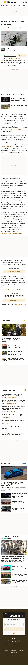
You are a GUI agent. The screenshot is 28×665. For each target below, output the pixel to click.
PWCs (8, 417)
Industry (12, 18)
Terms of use (14, 652)
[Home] (11, 2)
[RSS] (19, 641)
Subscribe (14, 629)
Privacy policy (7, 650)
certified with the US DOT (8, 147)
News (2, 5)
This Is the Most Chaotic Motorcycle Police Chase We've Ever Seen (12, 395)
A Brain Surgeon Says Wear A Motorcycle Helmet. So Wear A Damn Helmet (13, 433)
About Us (8, 645)
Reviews (7, 5)
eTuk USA (20, 290)
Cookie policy (13, 650)
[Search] (23, 2)
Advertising (14, 645)
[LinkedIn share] (11, 296)
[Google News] (13, 641)
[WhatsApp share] (20, 296)
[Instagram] (15, 641)
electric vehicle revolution (14, 129)
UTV (8, 423)
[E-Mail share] (22, 296)
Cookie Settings (20, 650)
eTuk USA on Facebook (11, 290)
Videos (19, 5)
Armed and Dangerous (12, 397)
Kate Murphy (11, 48)
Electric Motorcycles (11, 403)
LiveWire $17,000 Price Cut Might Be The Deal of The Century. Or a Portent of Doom (14, 401)
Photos (24, 5)
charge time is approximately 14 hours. (11, 233)
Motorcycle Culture (11, 411)
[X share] (8, 296)
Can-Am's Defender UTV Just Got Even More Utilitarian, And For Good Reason (13, 421)
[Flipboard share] (14, 296)
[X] (10, 641)
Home (2, 18)
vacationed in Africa (13, 58)
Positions (9, 436)
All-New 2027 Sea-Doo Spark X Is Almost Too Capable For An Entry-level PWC (13, 415)
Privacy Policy (16, 632)
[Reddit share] (17, 296)
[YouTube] (17, 641)
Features (12, 5)
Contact (20, 645)
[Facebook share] (5, 296)
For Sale (9, 429)
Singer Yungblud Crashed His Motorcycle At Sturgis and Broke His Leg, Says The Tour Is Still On (13, 408)
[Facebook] (8, 641)
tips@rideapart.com (20, 305)
